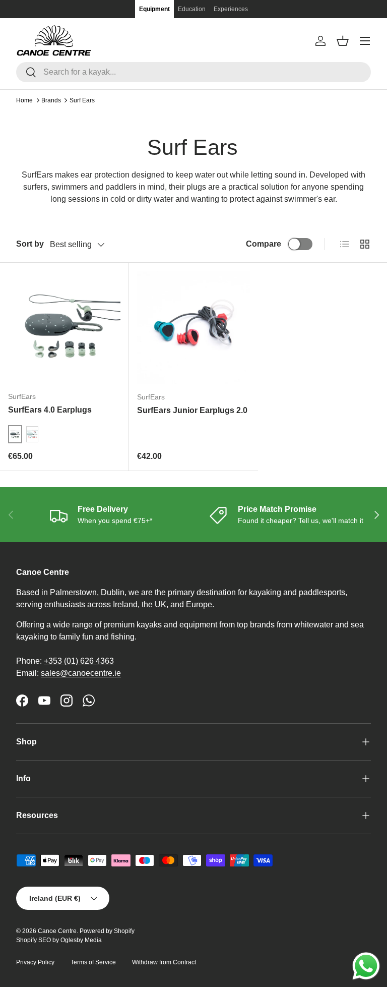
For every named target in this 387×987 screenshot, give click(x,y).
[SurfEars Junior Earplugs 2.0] (193, 327)
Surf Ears (82, 100)
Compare (263, 244)
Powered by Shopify (107, 931)
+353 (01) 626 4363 (79, 661)
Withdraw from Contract (164, 962)
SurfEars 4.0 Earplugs (50, 409)
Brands (51, 100)
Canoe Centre (57, 931)
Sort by (30, 244)
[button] (343, 41)
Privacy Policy (35, 962)
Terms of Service (93, 962)
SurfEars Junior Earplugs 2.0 (192, 410)
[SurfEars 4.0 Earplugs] (64, 327)
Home (24, 100)
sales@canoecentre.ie (81, 673)
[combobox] (193, 72)
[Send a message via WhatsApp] (366, 966)
